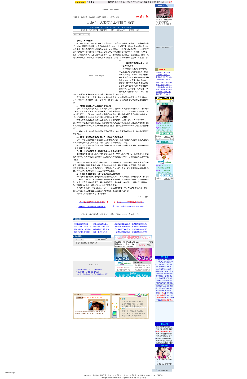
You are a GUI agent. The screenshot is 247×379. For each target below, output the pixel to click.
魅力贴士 (129, 275)
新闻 (116, 2)
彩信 (149, 2)
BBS (166, 2)
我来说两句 (93, 30)
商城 (162, 2)
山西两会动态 (114, 17)
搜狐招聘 (96, 375)
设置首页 (118, 375)
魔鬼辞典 (145, 275)
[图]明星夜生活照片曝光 (164, 336)
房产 (138, 2)
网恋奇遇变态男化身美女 (164, 274)
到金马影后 (164, 295)
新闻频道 (84, 17)
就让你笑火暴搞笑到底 (142, 270)
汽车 (134, 2)
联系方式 (133, 375)
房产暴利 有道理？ (162, 22)
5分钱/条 (145, 245)
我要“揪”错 (103, 30)
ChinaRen (87, 375)
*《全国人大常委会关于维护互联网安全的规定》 (92, 274)
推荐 (112, 30)
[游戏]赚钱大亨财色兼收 (164, 260)
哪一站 (127, 270)
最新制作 (120, 267)
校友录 (154, 2)
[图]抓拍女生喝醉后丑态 (164, 327)
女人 (141, 2)
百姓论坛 (164, 257)
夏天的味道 (121, 270)
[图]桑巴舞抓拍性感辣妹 (164, 334)
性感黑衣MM (165, 297)
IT (131, 2)
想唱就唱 (127, 267)
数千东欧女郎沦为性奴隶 (164, 264)
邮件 (158, 2)
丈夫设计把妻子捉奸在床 (164, 288)
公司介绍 (160, 375)
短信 (145, 2)
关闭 (137, 30)
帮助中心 (111, 375)
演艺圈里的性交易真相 (163, 267)
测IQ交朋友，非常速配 (142, 267)
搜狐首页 (111, 2)
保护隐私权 (141, 375)
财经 (128, 2)
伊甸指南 (137, 275)
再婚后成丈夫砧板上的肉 (164, 271)
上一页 (140, 196)
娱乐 (124, 2)
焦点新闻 (122, 275)
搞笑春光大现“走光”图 (164, 364)
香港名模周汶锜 (164, 293)
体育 (120, 2)
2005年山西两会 (102, 17)
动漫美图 (164, 346)
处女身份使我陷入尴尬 (163, 269)
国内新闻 (92, 17)
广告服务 (125, 375)
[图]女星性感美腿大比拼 (164, 341)
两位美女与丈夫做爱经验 (164, 283)
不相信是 (164, 300)
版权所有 (143, 378)
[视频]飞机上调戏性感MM (164, 343)
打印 (131, 30)
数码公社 (164, 324)
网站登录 (103, 375)
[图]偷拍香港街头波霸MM (164, 329)
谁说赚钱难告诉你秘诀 (142, 265)
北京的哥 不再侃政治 (163, 20)
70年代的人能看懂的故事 (164, 262)
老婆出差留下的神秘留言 (164, 276)
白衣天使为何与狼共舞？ (164, 24)
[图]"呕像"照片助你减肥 (163, 338)
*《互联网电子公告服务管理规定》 (88, 272)
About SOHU (150, 375)
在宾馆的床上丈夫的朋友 (164, 286)
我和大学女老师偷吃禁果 (164, 280)
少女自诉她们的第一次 (163, 291)
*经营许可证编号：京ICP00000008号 (89, 270)
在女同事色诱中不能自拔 (164, 278)
